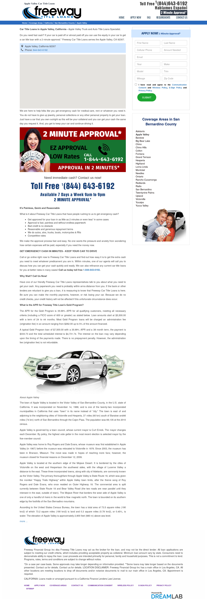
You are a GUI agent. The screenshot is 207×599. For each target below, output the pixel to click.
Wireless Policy (159, 87)
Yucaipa (140, 202)
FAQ (149, 17)
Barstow (140, 137)
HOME (121, 17)
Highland (140, 163)
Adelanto (140, 131)
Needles (140, 173)
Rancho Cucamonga (146, 179)
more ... (24, 521)
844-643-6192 (40, 50)
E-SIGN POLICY (145, 585)
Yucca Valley (142, 205)
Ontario (139, 176)
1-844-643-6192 (91, 270)
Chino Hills (141, 147)
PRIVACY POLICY (164, 585)
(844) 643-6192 (88, 186)
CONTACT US (181, 17)
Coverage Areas (36, 23)
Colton (139, 150)
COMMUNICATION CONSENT (100, 585)
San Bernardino (144, 189)
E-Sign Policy (175, 87)
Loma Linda (142, 166)
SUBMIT (146, 97)
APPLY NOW (135, 17)
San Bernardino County (65, 23)
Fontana (140, 153)
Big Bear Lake (143, 140)
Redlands (140, 182)
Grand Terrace (143, 157)
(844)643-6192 (171, 3)
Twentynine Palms (145, 192)
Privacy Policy (145, 90)
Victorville (140, 199)
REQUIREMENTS (163, 17)
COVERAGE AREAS (58, 585)
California (48, 23)
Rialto (139, 186)
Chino (139, 144)
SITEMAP (30, 588)
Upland (139, 195)
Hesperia (140, 160)
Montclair (140, 170)
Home (24, 23)
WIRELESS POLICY (125, 585)
